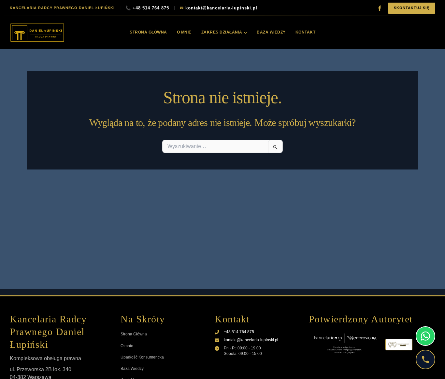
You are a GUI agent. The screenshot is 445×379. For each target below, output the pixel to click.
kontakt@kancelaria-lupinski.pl (218, 8)
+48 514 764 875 (147, 8)
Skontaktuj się (411, 8)
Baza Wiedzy (271, 32)
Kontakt (305, 32)
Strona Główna (148, 32)
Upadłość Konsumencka (142, 357)
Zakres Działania (221, 32)
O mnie (184, 32)
